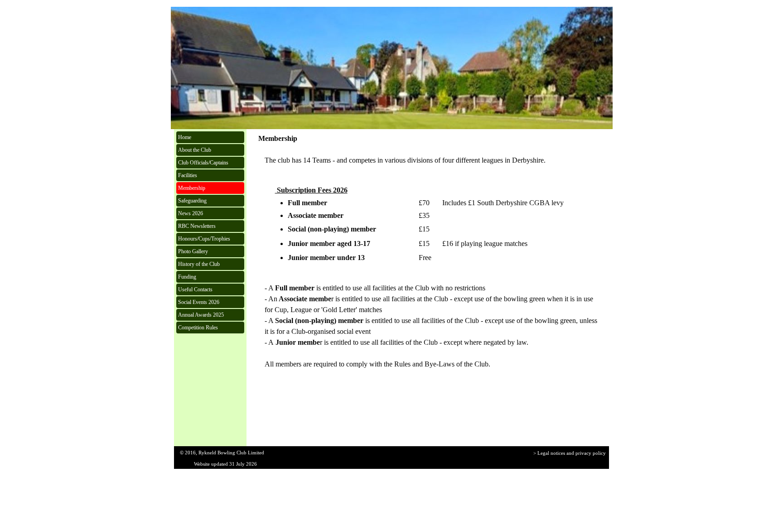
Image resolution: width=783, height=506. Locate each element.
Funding (187, 277)
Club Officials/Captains (203, 162)
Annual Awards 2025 (201, 315)
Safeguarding (192, 201)
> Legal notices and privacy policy (569, 453)
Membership (191, 188)
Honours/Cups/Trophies (204, 239)
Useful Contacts (195, 289)
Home (184, 137)
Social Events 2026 (198, 302)
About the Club (194, 150)
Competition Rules (198, 327)
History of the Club (199, 264)
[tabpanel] (431, 160)
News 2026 (190, 213)
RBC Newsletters (197, 226)
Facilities (187, 175)
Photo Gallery (193, 251)
